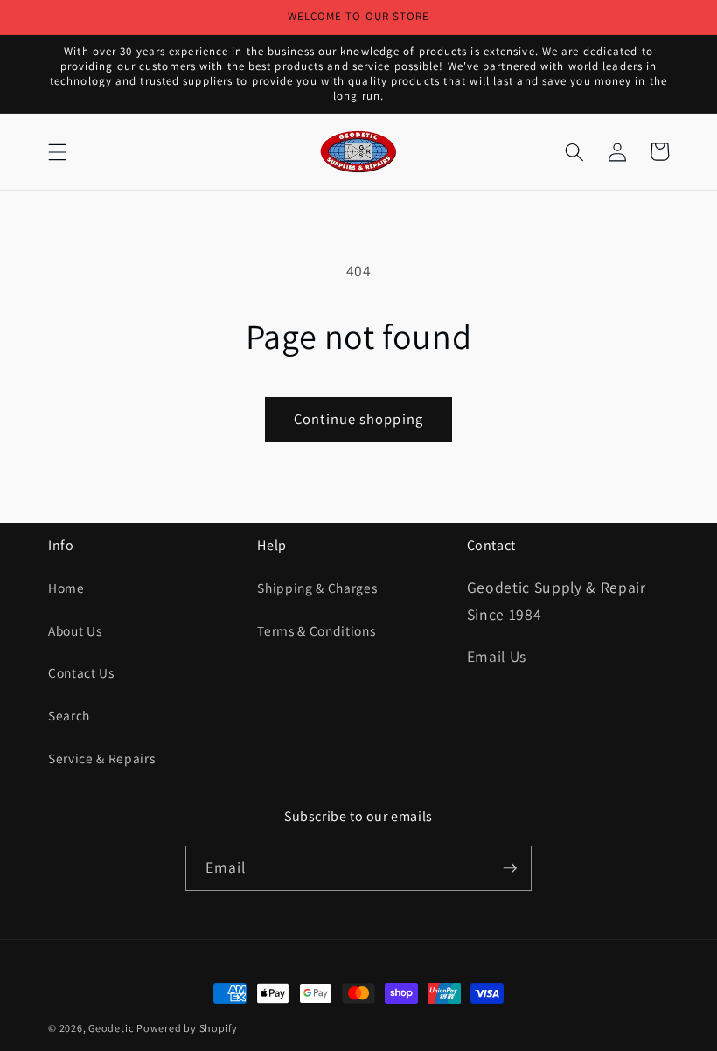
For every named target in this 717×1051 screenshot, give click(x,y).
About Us (74, 630)
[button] (58, 151)
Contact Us (81, 672)
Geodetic (110, 1027)
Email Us (496, 656)
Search (69, 715)
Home (66, 587)
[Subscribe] (510, 868)
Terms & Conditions (316, 630)
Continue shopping (358, 418)
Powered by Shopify (187, 1027)
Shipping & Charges (317, 587)
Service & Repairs (101, 758)
